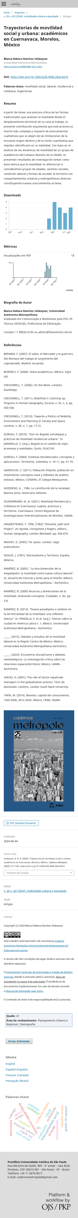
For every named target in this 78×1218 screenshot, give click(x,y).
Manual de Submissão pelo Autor (24, 991)
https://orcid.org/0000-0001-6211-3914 (23, 66)
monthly (69, 290)
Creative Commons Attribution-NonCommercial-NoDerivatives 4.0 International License (36, 945)
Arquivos (20, 12)
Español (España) (17, 1069)
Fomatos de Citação (17, 872)
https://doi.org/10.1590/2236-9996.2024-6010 (39, 77)
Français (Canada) (17, 1075)
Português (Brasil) (17, 1081)
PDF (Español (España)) (22, 823)
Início (7, 12)
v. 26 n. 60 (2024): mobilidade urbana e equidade (31, 16)
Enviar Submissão (19, 1041)
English (10, 1064)
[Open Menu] (4, 4)
